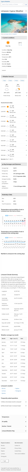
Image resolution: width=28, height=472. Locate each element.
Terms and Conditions (20, 453)
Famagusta (18, 391)
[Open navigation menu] (26, 5)
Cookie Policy (18, 451)
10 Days (10, 80)
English (4, 461)
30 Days (22, 80)
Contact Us (17, 445)
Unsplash (14, 34)
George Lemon (8, 34)
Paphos (17, 388)
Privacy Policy (18, 448)
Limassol (3, 448)
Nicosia (3, 388)
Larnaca (4, 391)
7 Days (4, 80)
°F (21, 45)
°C (19, 45)
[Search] (22, 4)
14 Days (16, 80)
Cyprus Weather (5, 1)
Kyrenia (4, 393)
